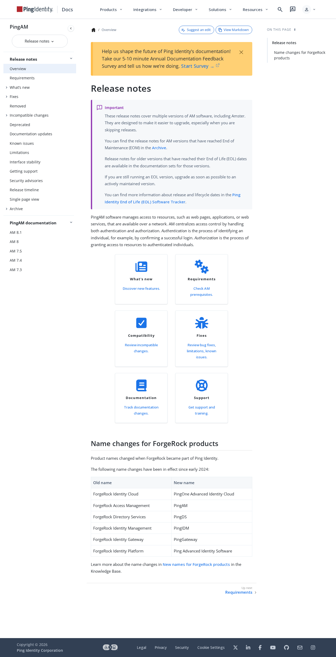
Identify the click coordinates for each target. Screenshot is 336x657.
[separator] (76, 328)
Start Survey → (197, 66)
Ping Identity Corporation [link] (40, 650)
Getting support (24, 171)
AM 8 (14, 241)
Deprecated (20, 124)
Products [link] (111, 9)
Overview (18, 68)
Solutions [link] (220, 9)
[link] (35, 9)
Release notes (37, 41)
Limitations (19, 152)
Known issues (22, 143)
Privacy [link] (161, 647)
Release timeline (24, 189)
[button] (309, 9)
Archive (16, 208)
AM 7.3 (16, 269)
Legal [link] (141, 647)
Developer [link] (185, 9)
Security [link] (182, 647)
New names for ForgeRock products (196, 564)
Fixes (14, 96)
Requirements (22, 77)
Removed (18, 106)
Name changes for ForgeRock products (299, 55)
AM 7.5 (16, 251)
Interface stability (25, 161)
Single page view (24, 199)
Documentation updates (31, 133)
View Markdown (236, 29)
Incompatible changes (29, 115)
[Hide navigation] (71, 28)
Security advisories (26, 180)
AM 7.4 (16, 260)
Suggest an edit (199, 29)
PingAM (19, 26)
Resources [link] (256, 9)
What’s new (20, 87)
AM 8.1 (16, 232)
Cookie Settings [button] (211, 647)
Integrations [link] (147, 9)
